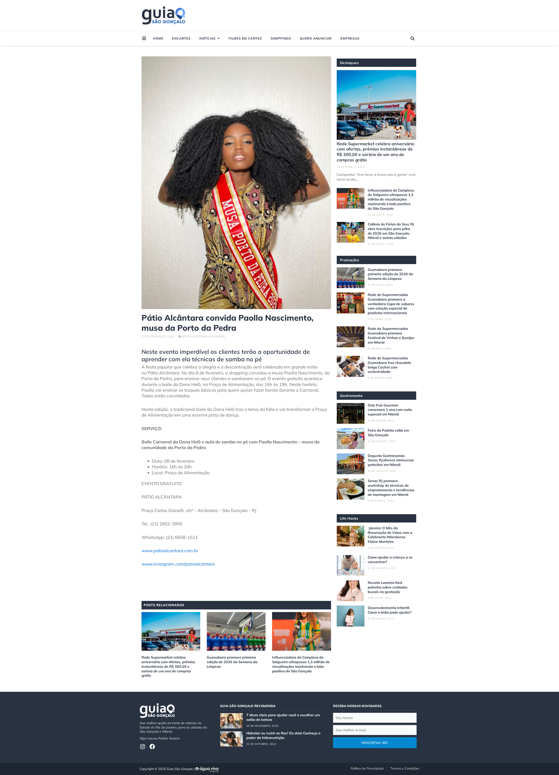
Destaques (349, 63)
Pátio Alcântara (194, 336)
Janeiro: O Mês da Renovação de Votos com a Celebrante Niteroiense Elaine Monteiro (390, 535)
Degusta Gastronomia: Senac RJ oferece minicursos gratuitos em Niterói (391, 460)
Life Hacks (349, 518)
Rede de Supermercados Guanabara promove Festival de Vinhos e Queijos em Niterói (391, 335)
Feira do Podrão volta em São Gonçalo (388, 432)
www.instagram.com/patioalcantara (178, 564)
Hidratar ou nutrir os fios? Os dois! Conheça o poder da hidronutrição (283, 735)
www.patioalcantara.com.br (169, 550)
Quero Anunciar (316, 38)
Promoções (349, 260)
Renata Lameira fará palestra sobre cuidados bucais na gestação (387, 587)
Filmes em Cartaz (245, 38)
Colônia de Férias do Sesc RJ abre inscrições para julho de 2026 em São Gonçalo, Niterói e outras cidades (391, 231)
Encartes (181, 38)
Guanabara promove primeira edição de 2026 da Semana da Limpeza (232, 662)
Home (158, 38)
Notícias (207, 38)
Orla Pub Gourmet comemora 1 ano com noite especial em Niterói (390, 410)
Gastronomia (351, 395)
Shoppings (281, 38)
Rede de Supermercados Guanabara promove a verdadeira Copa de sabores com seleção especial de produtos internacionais (391, 303)
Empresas (349, 38)
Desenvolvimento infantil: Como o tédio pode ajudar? (389, 609)
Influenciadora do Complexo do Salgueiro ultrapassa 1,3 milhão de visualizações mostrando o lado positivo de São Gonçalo (301, 664)
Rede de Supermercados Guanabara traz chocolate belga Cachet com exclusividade (389, 365)
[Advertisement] (336, 15)
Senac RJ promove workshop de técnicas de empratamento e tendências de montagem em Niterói (391, 487)
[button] (412, 38)
